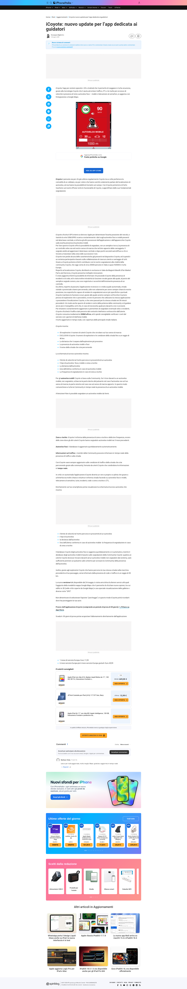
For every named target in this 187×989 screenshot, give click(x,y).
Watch (81, 8)
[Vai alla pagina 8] (98, 850)
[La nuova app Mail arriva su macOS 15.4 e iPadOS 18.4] (125, 923)
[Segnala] (70, 767)
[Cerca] (51, 2)
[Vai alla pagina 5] (93, 850)
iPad (56, 8)
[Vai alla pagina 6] (95, 850)
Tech (110, 8)
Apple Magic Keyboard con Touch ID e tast (86, 837)
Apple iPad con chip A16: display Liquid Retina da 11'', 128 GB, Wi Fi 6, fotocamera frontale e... (88, 678)
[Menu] (47, 2)
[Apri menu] (72, 3)
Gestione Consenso (89, 985)
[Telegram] (133, 985)
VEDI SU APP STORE (93, 171)
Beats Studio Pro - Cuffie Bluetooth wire (133, 837)
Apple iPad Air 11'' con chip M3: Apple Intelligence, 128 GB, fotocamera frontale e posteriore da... (88, 714)
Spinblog (72, 982)
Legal (125, 982)
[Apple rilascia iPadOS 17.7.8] (93, 923)
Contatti (120, 982)
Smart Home (92, 8)
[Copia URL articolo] (48, 126)
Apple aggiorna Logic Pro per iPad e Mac (61, 970)
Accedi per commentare (119, 752)
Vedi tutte (131, 819)
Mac (63, 8)
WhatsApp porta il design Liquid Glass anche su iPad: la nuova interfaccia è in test (62, 938)
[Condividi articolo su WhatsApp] (48, 119)
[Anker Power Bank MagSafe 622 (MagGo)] (118, 829)
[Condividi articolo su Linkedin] (48, 104)
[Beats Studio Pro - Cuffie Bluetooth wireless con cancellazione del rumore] (134, 829)
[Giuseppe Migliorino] (48, 36)
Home (48, 17)
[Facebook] (118, 985)
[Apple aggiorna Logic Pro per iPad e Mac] (61, 956)
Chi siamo (112, 982)
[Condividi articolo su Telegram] (48, 111)
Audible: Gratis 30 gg (71, 837)
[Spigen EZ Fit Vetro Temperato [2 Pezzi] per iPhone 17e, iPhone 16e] (102, 829)
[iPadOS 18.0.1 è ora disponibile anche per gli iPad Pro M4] (93, 956)
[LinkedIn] (136, 985)
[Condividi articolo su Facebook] (48, 89)
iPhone (48, 8)
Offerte (117, 8)
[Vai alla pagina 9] (100, 850)
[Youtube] (124, 985)
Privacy (130, 982)
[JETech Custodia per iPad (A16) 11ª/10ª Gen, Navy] (61, 696)
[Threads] (130, 985)
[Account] (139, 3)
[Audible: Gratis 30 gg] (71, 829)
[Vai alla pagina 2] (88, 850)
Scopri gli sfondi (59, 797)
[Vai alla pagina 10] (102, 850)
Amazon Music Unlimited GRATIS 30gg (55, 837)
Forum (103, 8)
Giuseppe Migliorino (57, 35)
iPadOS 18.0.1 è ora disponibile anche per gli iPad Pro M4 (93, 970)
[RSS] (140, 985)
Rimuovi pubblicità (93, 80)
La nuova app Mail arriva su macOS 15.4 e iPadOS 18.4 (125, 936)
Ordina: (117, 744)
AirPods (72, 8)
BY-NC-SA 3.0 (78, 985)
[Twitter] (121, 985)
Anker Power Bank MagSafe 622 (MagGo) (118, 837)
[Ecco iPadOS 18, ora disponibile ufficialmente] (125, 956)
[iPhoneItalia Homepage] (62, 2)
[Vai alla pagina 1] (85, 850)
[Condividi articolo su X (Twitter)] (48, 96)
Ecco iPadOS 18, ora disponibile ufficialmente (125, 970)
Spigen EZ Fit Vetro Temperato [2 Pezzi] (102, 837)
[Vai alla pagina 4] (91, 850)
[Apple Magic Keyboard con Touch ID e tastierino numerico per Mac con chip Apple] (87, 829)
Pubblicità (137, 982)
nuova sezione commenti (65, 47)
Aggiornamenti (62, 17)
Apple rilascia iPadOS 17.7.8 (93, 935)
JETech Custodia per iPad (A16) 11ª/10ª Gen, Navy (86, 695)
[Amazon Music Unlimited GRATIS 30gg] (55, 829)
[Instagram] (127, 985)
